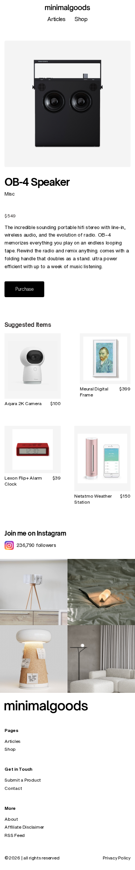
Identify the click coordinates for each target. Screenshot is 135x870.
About (11, 819)
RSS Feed (14, 835)
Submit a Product (22, 779)
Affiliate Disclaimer (24, 826)
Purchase (24, 289)
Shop (81, 19)
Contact (13, 788)
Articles (56, 19)
